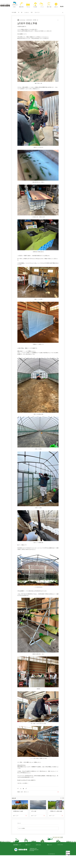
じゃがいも (26, 12)
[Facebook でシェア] (17, 788)
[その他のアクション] (58, 20)
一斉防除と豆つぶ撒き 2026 (55, 811)
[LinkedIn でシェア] (23, 788)
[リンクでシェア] (26, 788)
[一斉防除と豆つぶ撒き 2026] (56, 804)
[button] (62, 12)
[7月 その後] (38, 804)
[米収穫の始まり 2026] (20, 804)
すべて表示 (62, 798)
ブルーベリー (37, 12)
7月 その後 (33, 811)
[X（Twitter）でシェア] (20, 788)
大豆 (31, 12)
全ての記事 (14, 12)
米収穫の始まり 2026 (18, 811)
